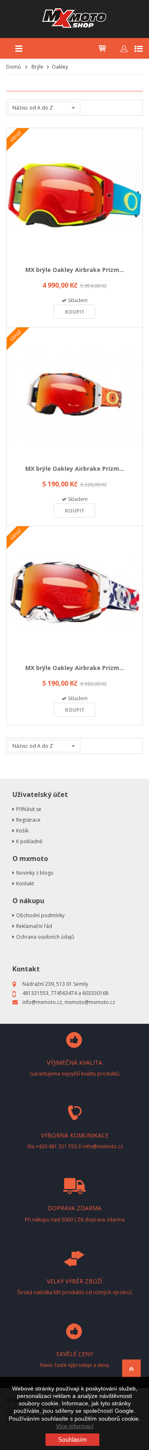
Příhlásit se (28, 809)
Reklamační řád (34, 926)
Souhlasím (72, 1439)
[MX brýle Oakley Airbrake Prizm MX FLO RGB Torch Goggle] (74, 195)
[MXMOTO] (74, 19)
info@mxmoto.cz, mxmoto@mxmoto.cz (68, 1002)
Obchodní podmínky (40, 915)
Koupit (74, 311)
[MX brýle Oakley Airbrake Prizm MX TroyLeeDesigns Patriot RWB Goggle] (74, 593)
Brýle (37, 66)
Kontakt (25, 883)
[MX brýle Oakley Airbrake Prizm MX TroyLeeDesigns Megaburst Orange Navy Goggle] (74, 394)
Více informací (75, 1426)
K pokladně (29, 841)
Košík (22, 830)
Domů (13, 66)
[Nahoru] (131, 1371)
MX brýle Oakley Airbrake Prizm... (74, 270)
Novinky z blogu (34, 872)
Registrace (28, 819)
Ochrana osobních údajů (45, 936)
